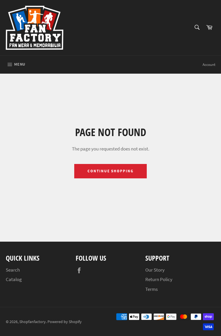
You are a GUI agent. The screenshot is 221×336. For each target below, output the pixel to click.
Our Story (155, 270)
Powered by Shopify (64, 321)
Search (13, 270)
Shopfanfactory (32, 321)
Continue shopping (110, 171)
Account (209, 64)
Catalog (14, 279)
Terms (151, 289)
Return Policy (158, 279)
